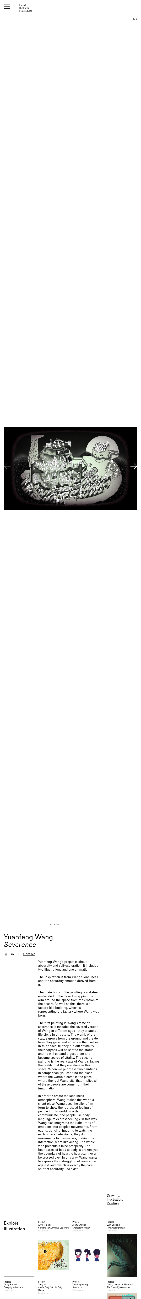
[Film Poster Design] (122, 1249)
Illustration (114, 1199)
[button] (133, 466)
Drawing (113, 1195)
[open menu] (7, 6)
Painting (113, 1203)
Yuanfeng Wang (28, 937)
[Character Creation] (87, 1249)
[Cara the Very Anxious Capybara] (53, 1249)
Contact (29, 954)
